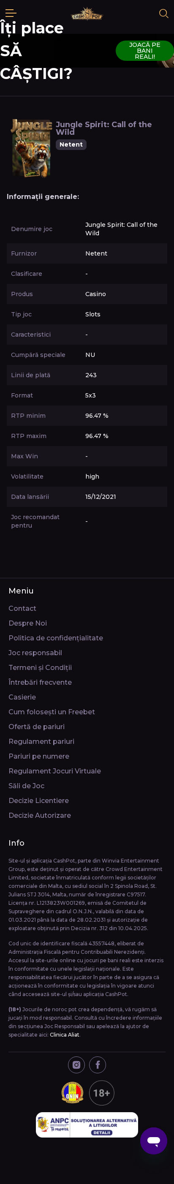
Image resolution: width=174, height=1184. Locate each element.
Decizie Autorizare (39, 815)
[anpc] (87, 1125)
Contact (22, 608)
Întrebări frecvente (40, 682)
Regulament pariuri (41, 742)
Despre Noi (27, 623)
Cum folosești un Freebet (51, 712)
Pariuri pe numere (38, 756)
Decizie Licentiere (38, 801)
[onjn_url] (87, 1092)
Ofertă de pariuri (36, 727)
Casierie (22, 697)
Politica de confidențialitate (55, 638)
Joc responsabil (35, 653)
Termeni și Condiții (40, 668)
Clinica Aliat (64, 1035)
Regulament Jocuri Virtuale (54, 771)
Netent (71, 144)
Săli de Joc (26, 786)
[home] (87, 13)
